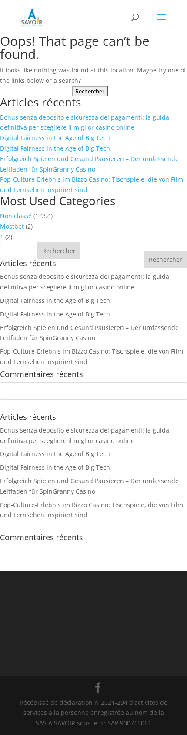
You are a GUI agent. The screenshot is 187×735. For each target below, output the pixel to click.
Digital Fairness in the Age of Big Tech (55, 138)
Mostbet (12, 226)
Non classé (16, 216)
